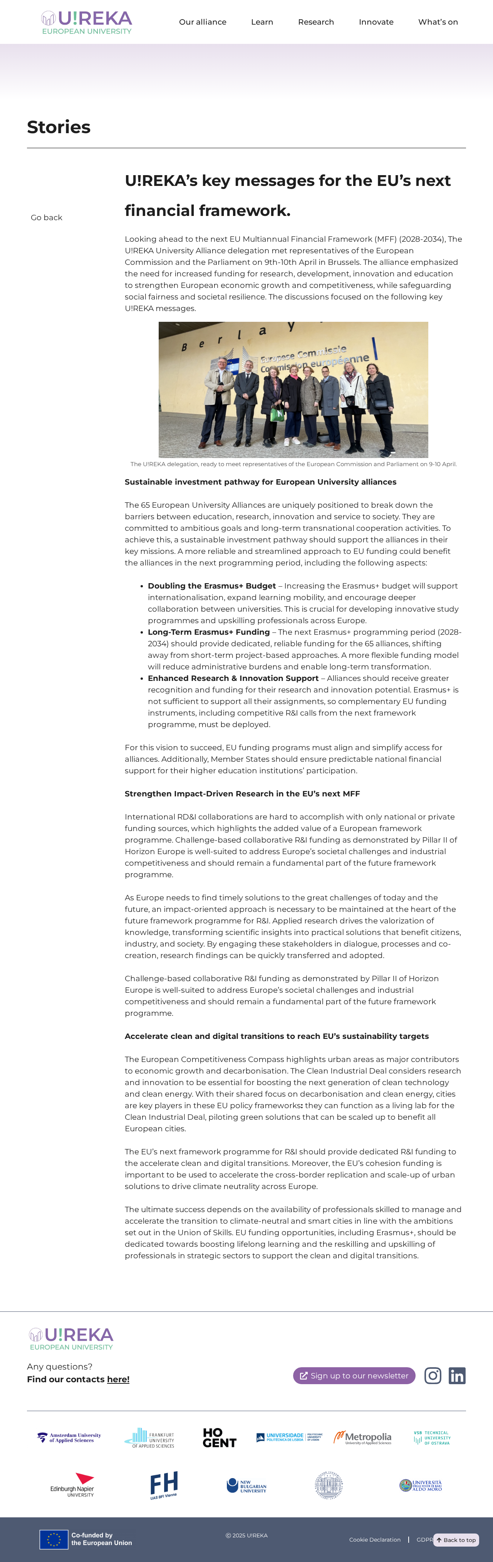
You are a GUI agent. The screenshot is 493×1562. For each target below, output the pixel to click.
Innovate (376, 22)
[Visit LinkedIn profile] (433, 1375)
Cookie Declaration (375, 1539)
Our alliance (202, 22)
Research (316, 22)
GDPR (425, 1539)
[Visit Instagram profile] (457, 1375)
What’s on (438, 22)
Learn (262, 22)
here (117, 1379)
